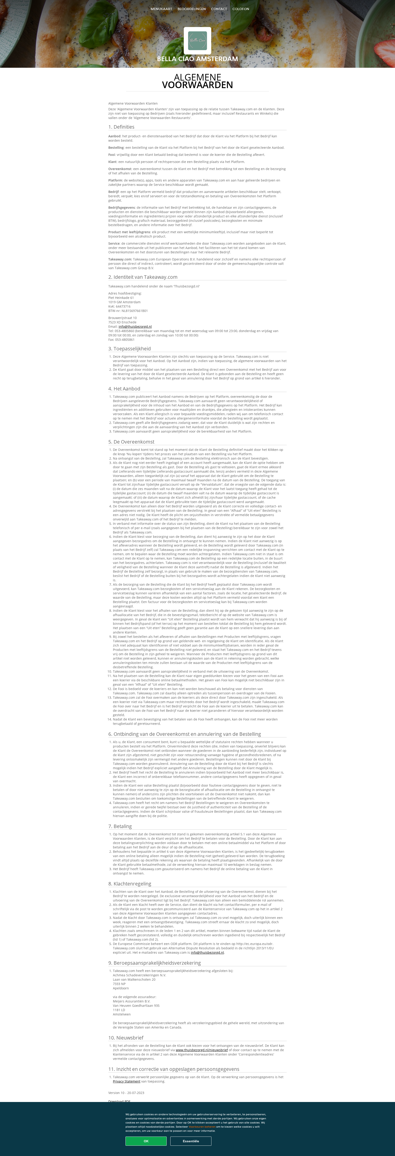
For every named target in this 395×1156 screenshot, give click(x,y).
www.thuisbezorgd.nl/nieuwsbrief (202, 1050)
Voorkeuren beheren (202, 1126)
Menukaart (161, 8)
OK (146, 1141)
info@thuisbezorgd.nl (135, 326)
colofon (240, 8)
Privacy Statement (126, 1081)
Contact (219, 8)
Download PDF (119, 1101)
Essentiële (191, 1141)
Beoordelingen (192, 8)
